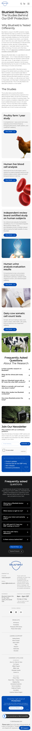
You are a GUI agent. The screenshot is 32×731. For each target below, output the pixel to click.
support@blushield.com (8, 583)
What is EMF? (16, 642)
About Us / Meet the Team (16, 662)
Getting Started (16, 638)
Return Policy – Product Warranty (16, 680)
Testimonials (16, 648)
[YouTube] (21, 612)
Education (16, 650)
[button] (21, 4)
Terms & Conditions (16, 686)
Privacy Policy (16, 678)
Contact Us (16, 672)
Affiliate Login (16, 668)
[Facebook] (11, 612)
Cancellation (16, 690)
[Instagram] (16, 612)
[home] (5, 3)
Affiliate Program (16, 666)
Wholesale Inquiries (16, 670)
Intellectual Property (16, 688)
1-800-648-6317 (6, 577)
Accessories (16, 624)
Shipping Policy (16, 682)
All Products (16, 622)
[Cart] (24, 4)
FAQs (16, 644)
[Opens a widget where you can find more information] (24, 728)
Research (16, 646)
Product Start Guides (16, 628)
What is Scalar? (16, 640)
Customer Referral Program (16, 692)
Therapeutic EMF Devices (16, 626)
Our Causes (16, 664)
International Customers (16, 684)
